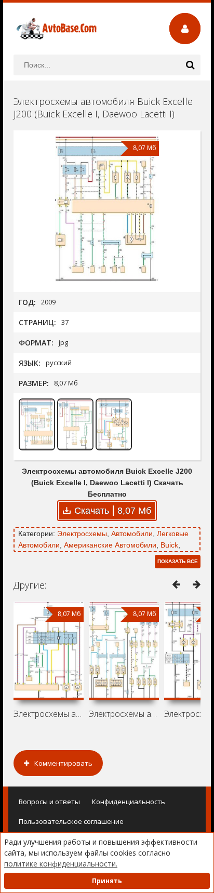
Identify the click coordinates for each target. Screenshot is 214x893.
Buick (169, 545)
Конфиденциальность (128, 801)
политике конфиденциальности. (60, 864)
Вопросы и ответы (49, 801)
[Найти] (190, 65)
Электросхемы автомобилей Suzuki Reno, (124, 713)
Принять (107, 880)
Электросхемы (82, 533)
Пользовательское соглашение (71, 821)
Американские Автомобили (110, 545)
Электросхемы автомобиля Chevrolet (49, 713)
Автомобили (132, 533)
